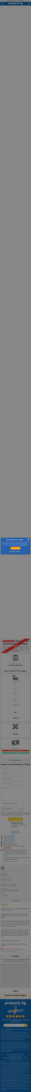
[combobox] (28, 539)
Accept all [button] (15, 548)
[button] (15, 551)
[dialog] (15, 546)
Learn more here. (24, 545)
